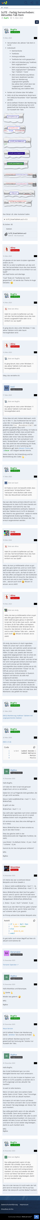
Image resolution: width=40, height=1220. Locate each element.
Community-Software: (20, 1217)
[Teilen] (37, 22)
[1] (6, 751)
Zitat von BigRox (14, 1157)
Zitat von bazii (13, 483)
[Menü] (37, 3)
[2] (6, 753)
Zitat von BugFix (14, 358)
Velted (12, 1035)
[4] (6, 758)
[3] (6, 755)
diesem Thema (24, 448)
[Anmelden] (31, 3)
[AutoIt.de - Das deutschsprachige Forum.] (4, 3)
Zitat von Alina (13, 309)
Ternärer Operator (10, 965)
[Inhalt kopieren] (34, 747)
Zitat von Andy (13, 610)
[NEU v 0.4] (7, 742)
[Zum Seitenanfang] (36, 1217)
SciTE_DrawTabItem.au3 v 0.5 (16, 219)
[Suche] (26, 3)
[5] (6, 933)
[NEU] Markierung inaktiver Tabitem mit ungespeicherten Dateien (18, 717)
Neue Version (8, 1028)
